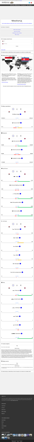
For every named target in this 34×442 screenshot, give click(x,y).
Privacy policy (14, 441)
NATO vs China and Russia (17, 29)
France (3, 427)
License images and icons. (14, 400)
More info (21, 0)
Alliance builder (3, 49)
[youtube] (31, 3)
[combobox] (17, 41)
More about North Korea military (21, 84)
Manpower (3, 413)
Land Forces (3, 405)
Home (18, 441)
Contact (21, 441)
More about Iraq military (5, 82)
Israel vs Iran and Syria (17, 31)
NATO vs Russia (17, 34)
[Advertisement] (17, 13)
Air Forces (3, 407)
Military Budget (4, 411)
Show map (17, 66)
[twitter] (29, 3)
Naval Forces (3, 409)
